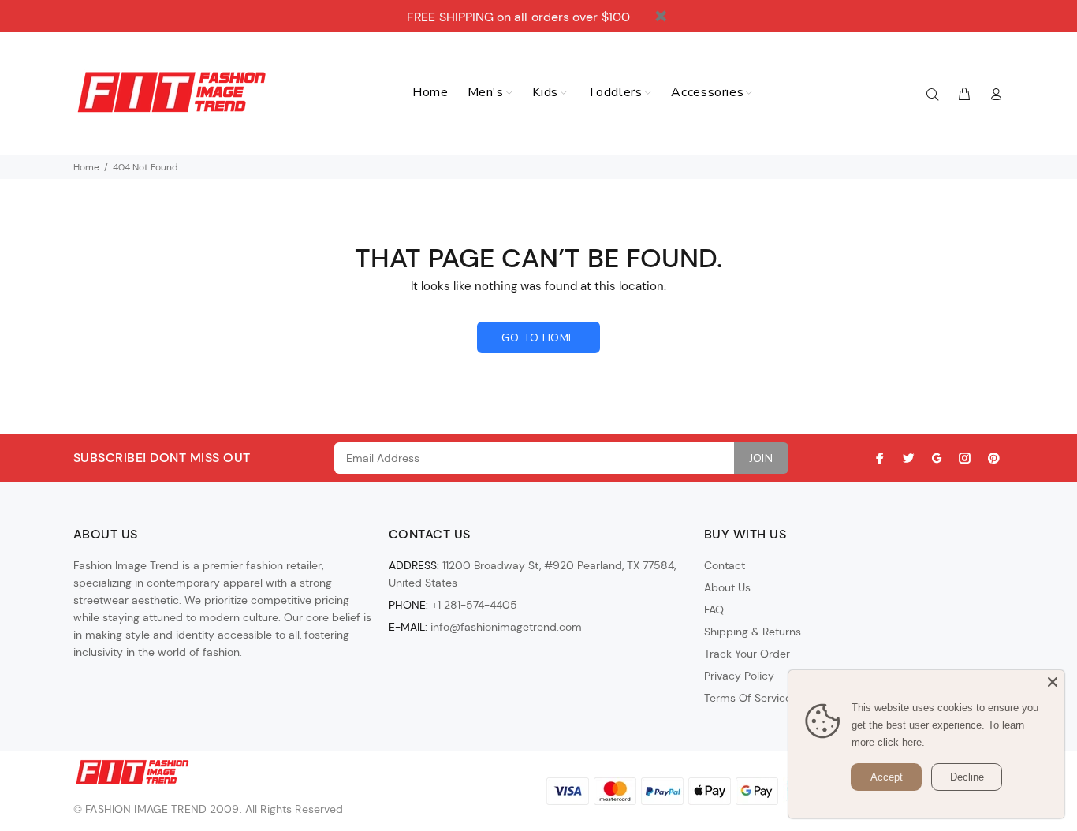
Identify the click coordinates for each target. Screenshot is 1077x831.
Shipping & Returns (752, 631)
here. (913, 742)
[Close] (1052, 682)
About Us (727, 587)
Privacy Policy (739, 676)
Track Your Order (747, 654)
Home (86, 167)
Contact (724, 565)
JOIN (761, 458)
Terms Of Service (748, 698)
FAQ (714, 609)
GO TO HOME (538, 337)
